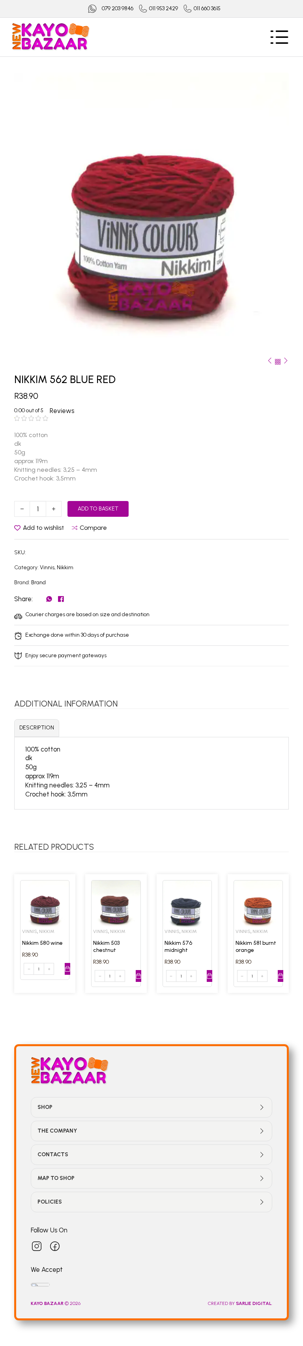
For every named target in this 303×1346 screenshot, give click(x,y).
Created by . (240, 1303)
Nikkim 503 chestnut (106, 946)
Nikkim (65, 567)
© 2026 (56, 1303)
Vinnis (47, 567)
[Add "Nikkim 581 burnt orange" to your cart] (280, 976)
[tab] (36, 728)
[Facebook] (61, 599)
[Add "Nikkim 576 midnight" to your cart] (209, 976)
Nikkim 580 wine (42, 943)
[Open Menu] (279, 37)
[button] (278, 83)
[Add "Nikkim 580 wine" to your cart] (67, 969)
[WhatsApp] (49, 599)
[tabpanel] (151, 772)
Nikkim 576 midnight (178, 946)
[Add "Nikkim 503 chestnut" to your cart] (138, 976)
